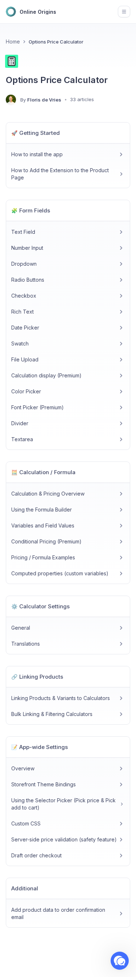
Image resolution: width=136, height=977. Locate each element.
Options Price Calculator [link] (56, 42)
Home (13, 41)
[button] (120, 961)
